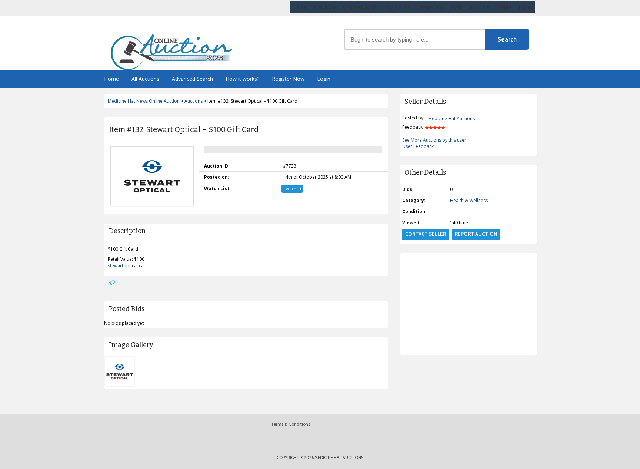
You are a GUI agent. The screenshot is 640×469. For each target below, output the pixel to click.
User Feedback (418, 146)
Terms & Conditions (290, 424)
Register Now (431, 7)
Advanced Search (360, 7)
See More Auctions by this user (434, 140)
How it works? (397, 7)
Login (457, 7)
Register (504, 7)
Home (300, 7)
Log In (525, 7)
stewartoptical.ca (126, 265)
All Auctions (324, 7)
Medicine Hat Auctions (451, 118)
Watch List (479, 7)
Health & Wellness (469, 200)
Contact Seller (425, 234)
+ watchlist (292, 188)
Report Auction (476, 234)
